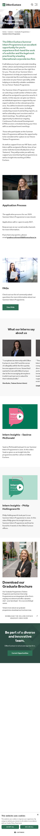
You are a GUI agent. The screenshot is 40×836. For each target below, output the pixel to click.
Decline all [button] (29, 827)
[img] (20, 187)
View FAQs (10, 307)
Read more (18, 823)
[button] (20, 416)
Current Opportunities (20, 653)
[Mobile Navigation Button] (36, 5)
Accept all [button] (10, 827)
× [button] (37, 815)
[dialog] (20, 824)
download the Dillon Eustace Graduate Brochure (19, 617)
